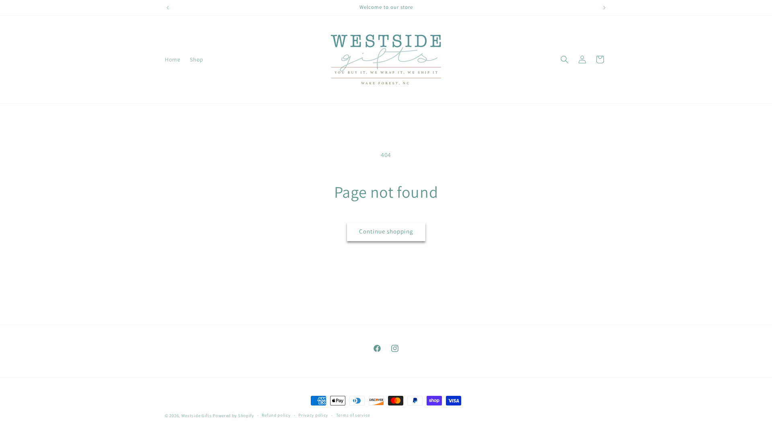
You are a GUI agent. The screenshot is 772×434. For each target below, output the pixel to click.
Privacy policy (313, 415)
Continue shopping (386, 231)
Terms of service (353, 415)
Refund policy (276, 415)
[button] (564, 59)
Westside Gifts (196, 415)
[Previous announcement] (168, 7)
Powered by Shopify (233, 415)
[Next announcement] (604, 7)
